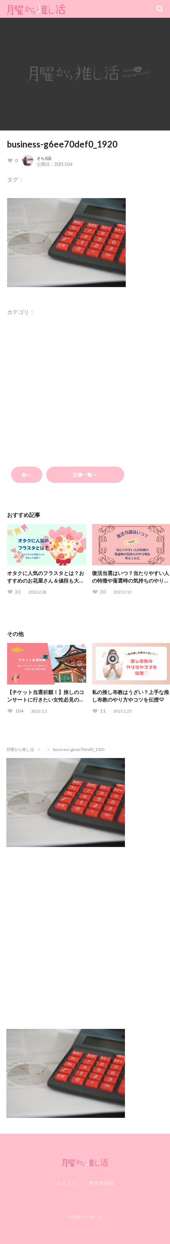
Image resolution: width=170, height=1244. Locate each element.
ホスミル (66, 1183)
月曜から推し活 (20, 749)
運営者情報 (101, 1183)
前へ (26, 475)
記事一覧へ (85, 475)
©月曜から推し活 (85, 1216)
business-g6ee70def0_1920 (62, 144)
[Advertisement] (85, 932)
